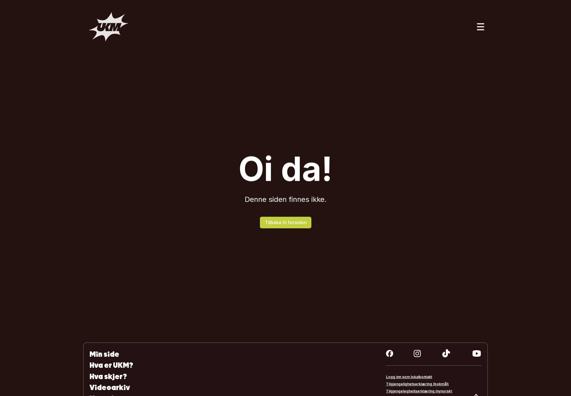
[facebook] (389, 353)
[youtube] (476, 353)
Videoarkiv (110, 387)
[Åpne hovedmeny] (480, 27)
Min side (104, 354)
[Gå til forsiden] (108, 27)
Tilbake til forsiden (286, 222)
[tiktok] (446, 353)
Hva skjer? (108, 376)
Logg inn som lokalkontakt (409, 377)
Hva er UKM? (111, 365)
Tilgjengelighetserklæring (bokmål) (417, 384)
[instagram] (417, 353)
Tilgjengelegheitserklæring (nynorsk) (419, 391)
